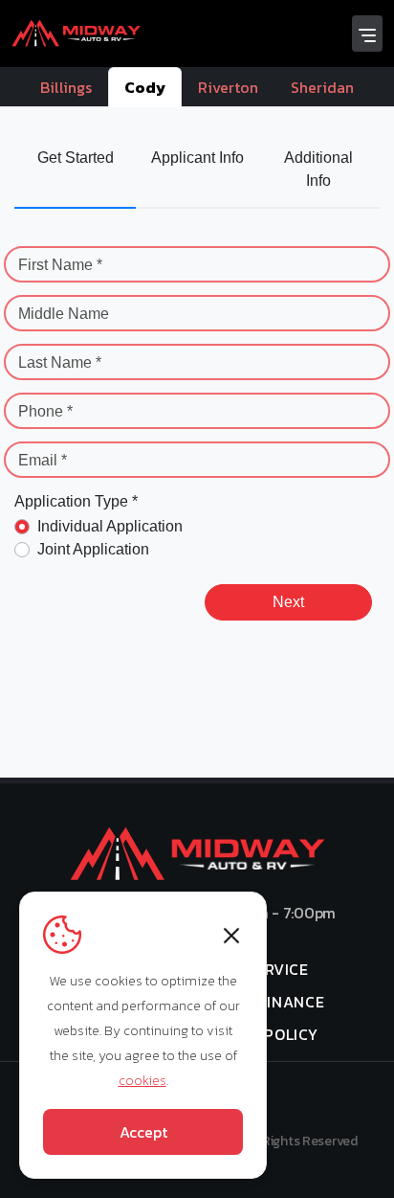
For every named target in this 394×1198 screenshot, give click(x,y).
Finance (291, 1001)
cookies (142, 1081)
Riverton (228, 87)
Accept (143, 1131)
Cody (144, 87)
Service (277, 969)
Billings (66, 87)
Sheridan (322, 87)
